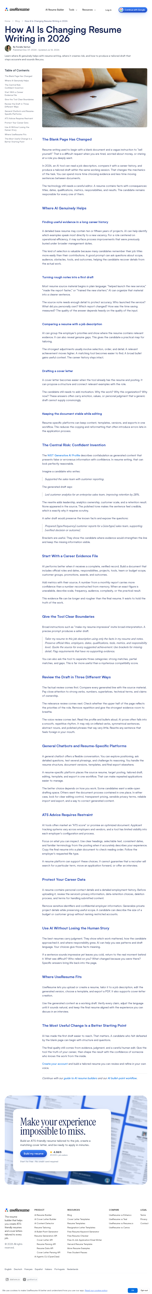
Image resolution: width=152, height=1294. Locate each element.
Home (7, 21)
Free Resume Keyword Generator (83, 1231)
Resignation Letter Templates (81, 1227)
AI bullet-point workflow (122, 1078)
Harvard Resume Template (79, 1244)
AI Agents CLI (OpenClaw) (46, 1256)
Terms (143, 1215)
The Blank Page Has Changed (18, 76)
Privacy (143, 1219)
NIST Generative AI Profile (64, 455)
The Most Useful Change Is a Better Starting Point (18, 140)
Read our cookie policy (96, 1290)
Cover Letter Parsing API (48, 1252)
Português (59, 1269)
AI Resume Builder (55, 9)
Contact (144, 1223)
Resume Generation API (45, 1235)
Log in (108, 10)
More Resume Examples (78, 1248)
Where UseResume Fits (15, 134)
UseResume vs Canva (119, 1227)
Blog (17, 21)
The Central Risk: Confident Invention (14, 86)
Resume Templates (76, 1223)
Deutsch (18, 1269)
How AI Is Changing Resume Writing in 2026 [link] (46, 21)
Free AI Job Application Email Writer (84, 1240)
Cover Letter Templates (78, 1219)
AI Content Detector (44, 1223)
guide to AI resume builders (80, 1078)
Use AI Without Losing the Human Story (17, 128)
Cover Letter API (45, 1240)
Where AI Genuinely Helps (17, 80)
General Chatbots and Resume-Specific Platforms (19, 112)
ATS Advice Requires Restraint (19, 118)
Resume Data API (45, 1248)
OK (132, 1290)
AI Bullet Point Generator (46, 1231)
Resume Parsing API (46, 1244)
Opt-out (144, 1290)
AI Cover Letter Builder (45, 1219)
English (8, 1269)
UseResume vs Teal (118, 1219)
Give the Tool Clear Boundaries (19, 99)
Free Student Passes (77, 1252)
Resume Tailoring (42, 1227)
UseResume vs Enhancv (120, 1215)
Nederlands (72, 1269)
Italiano (48, 1269)
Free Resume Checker (77, 1235)
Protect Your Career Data (16, 123)
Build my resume (33, 1153)
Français (28, 1269)
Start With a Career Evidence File (14, 93)
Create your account (55, 1063)
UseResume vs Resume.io (121, 1223)
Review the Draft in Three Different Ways (17, 105)
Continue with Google (135, 9)
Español (39, 1269)
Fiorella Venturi (23, 47)
